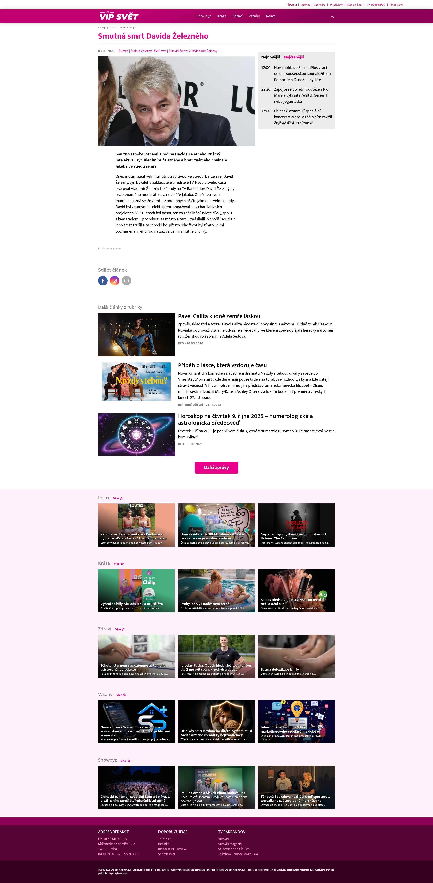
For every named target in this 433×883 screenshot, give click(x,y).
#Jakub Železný (141, 51)
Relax (270, 16)
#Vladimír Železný (204, 51)
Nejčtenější (294, 57)
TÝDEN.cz (291, 4)
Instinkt (305, 4)
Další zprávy (216, 467)
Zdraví (237, 16)
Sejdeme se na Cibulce (233, 849)
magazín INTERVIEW (172, 849)
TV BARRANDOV (376, 4)
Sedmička (319, 4)
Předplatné (396, 4)
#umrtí (124, 51)
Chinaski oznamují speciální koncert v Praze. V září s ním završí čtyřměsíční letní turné (303, 117)
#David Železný (179, 51)
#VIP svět (160, 51)
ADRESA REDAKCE (113, 831)
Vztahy (254, 16)
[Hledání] (333, 16)
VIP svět (223, 839)
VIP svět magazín (230, 844)
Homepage (103, 27)
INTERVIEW (336, 4)
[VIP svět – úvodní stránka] (119, 16)
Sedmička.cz (166, 854)
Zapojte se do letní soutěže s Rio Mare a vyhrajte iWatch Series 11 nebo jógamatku (301, 95)
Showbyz (203, 16)
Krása (221, 16)
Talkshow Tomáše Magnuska (238, 854)
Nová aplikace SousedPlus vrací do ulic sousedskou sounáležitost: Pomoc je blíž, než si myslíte (302, 73)
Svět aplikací (354, 4)
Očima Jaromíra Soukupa (123, 27)
